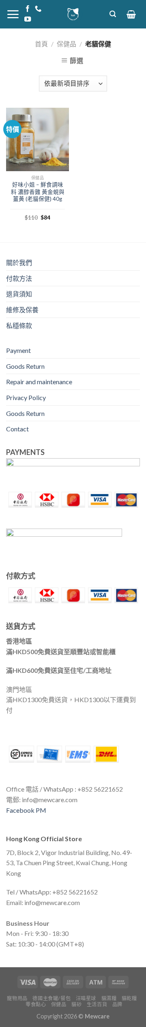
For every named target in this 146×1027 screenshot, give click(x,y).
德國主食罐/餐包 (51, 998)
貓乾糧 (129, 998)
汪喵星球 (86, 998)
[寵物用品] (73, 14)
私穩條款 (19, 325)
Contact (17, 429)
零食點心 (36, 1004)
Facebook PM (26, 810)
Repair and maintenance (39, 381)
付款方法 (19, 278)
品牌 (117, 1004)
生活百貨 (97, 1004)
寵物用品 (17, 998)
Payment (18, 350)
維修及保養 (22, 309)
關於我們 (19, 262)
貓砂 (76, 1004)
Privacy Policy (26, 397)
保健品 (66, 44)
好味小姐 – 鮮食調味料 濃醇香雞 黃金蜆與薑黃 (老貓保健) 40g (37, 191)
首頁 (41, 44)
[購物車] (131, 14)
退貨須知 (19, 294)
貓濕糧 (109, 998)
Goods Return (25, 366)
